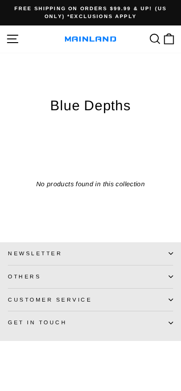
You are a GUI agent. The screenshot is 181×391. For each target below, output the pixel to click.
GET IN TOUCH (37, 322)
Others (24, 276)
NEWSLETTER (35, 253)
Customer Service (50, 299)
